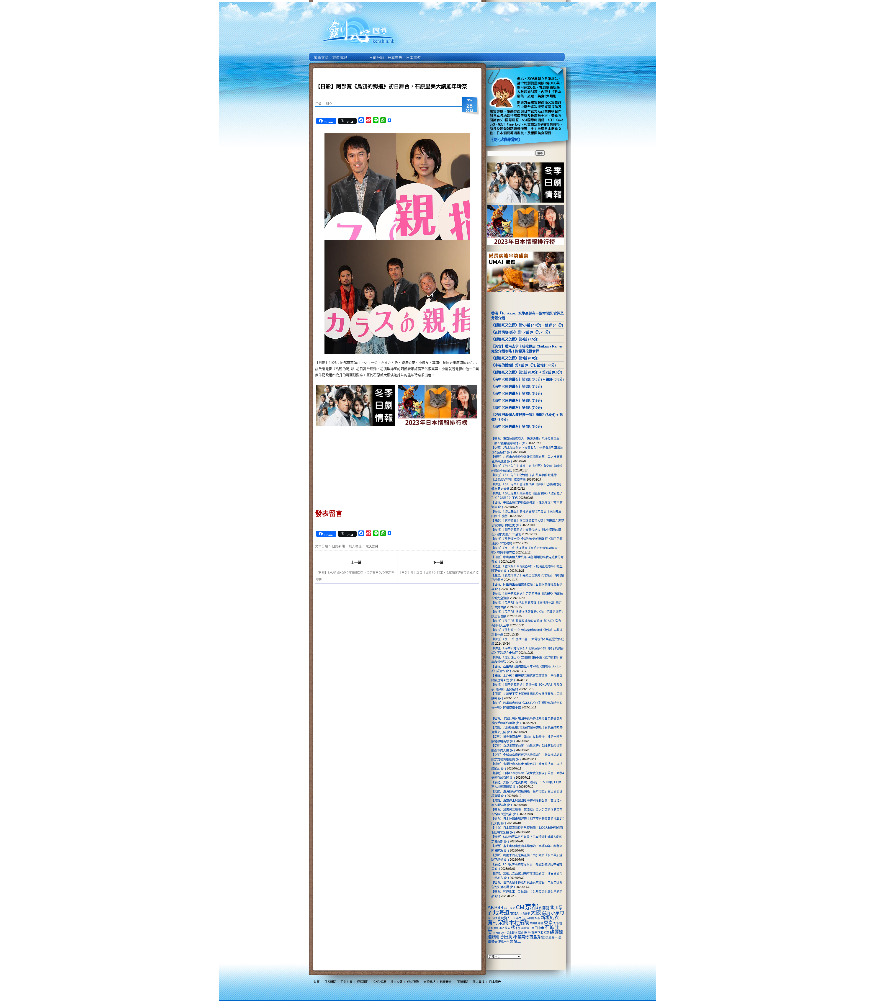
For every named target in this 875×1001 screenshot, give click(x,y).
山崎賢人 (504, 918)
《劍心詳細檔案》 (505, 139)
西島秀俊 (537, 937)
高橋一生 (503, 941)
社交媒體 (396, 981)
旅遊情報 (357, 54)
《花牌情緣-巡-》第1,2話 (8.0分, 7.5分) (520, 332)
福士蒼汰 (511, 932)
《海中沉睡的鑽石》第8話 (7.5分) (516, 386)
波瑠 (523, 928)
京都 (531, 907)
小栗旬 (557, 913)
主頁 (320, 54)
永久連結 (372, 546)
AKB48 (495, 907)
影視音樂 (446, 981)
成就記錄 (413, 981)
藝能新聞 (339, 54)
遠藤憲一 (551, 937)
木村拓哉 (519, 922)
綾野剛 (493, 937)
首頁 (317, 981)
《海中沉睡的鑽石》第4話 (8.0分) (516, 426)
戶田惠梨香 (533, 918)
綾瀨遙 (556, 932)
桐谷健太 (504, 928)
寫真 (546, 912)
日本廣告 (394, 54)
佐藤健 (544, 908)
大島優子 (525, 913)
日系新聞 (330, 981)
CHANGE (379, 981)
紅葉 (546, 932)
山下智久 (492, 918)
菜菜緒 (523, 937)
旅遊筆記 (429, 981)
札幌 (540, 923)
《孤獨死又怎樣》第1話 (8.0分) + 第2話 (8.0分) (526, 372)
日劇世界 (376, 54)
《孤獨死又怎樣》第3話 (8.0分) (514, 358)
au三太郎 (509, 908)
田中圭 (539, 928)
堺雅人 (514, 913)
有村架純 (497, 922)
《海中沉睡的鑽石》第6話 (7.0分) (516, 407)
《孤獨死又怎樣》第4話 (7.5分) (514, 339)
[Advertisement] (356, 466)
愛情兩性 (363, 981)
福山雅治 (524, 932)
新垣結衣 (550, 917)
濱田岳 (530, 928)
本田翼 (533, 923)
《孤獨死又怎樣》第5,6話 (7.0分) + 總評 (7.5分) (527, 325)
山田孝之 (516, 918)
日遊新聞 (462, 981)
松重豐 (495, 928)
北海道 (501, 912)
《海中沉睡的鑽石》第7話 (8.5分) (516, 393)
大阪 (535, 913)
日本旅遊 (413, 54)
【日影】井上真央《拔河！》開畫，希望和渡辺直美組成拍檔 (439, 572)
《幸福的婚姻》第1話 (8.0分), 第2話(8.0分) (523, 365)
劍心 (329, 103)
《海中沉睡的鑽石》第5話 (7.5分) (516, 400)
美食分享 (431, 54)
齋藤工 (515, 941)
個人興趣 (478, 981)
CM (520, 907)
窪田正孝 (537, 932)
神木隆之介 (499, 933)
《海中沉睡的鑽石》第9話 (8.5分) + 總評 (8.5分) (527, 379)
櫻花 (515, 927)
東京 (548, 922)
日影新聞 (338, 546)
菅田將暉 (508, 936)
